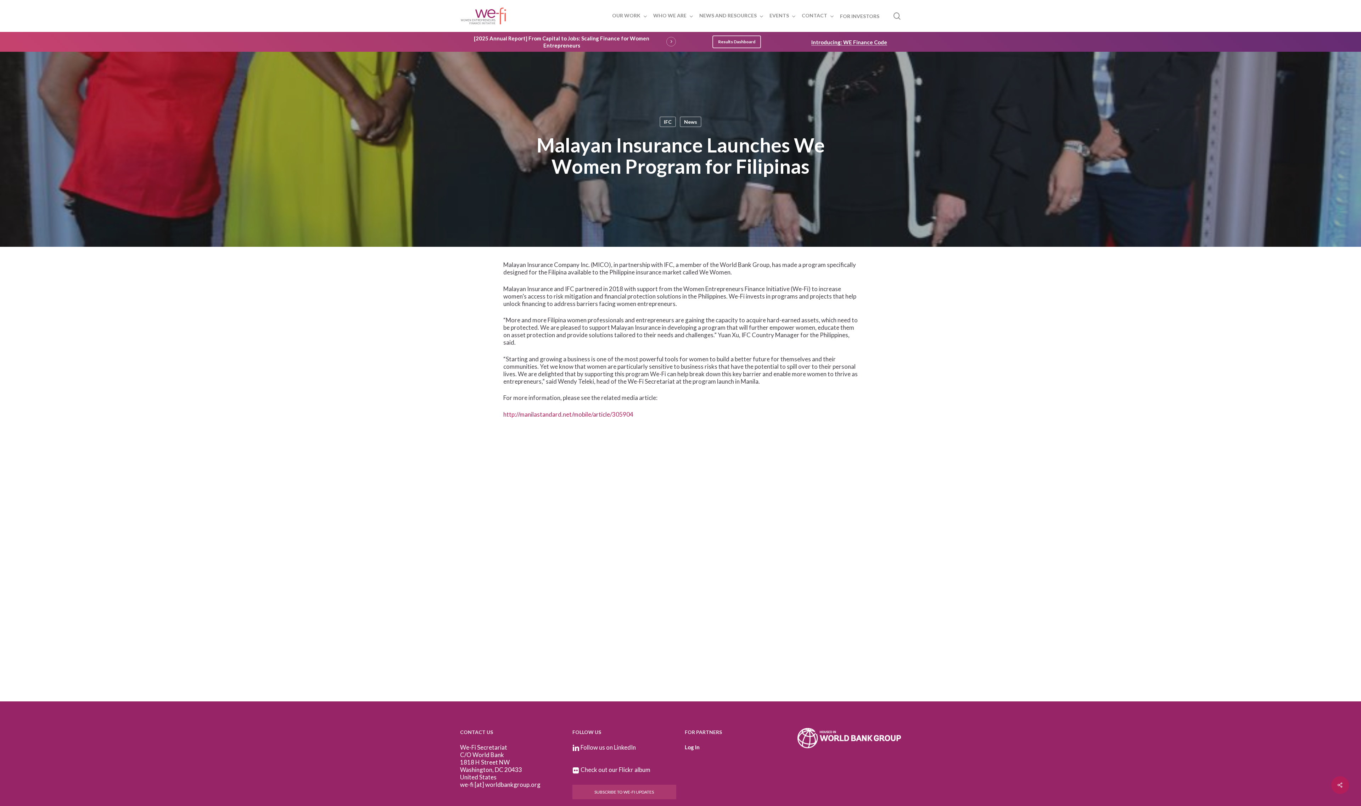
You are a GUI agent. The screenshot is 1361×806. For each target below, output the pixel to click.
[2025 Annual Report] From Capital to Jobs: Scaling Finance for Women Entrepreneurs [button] (561, 42)
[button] (736, 41)
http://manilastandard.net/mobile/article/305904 (568, 414)
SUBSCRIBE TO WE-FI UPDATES (624, 792)
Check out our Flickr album (615, 769)
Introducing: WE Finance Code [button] (849, 42)
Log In (692, 747)
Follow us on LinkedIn (608, 747)
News (690, 122)
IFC (668, 122)
